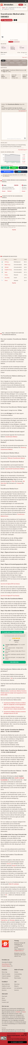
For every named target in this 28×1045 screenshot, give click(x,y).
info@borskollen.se (18, 950)
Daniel (24, 1012)
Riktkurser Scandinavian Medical (16, 458)
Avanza (3, 191)
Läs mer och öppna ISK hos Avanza (10, 584)
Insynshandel (4, 62)
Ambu (13, 481)
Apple (6, 272)
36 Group (7, 262)
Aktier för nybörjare (14, 884)
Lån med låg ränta (18, 988)
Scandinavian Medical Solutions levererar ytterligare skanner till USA (15, 712)
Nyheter (8, 60)
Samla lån (16, 990)
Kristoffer (18, 1012)
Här (11, 678)
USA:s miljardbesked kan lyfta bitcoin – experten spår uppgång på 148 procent (14, 8)
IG (6, 895)
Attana (6, 280)
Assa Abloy (7, 277)
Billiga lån (16, 986)
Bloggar (24, 62)
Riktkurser (24, 60)
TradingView (4, 920)
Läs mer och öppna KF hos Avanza (10, 595)
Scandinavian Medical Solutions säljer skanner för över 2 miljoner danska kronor (15, 708)
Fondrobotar (16, 976)
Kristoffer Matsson (6, 966)
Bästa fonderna (17, 978)
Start (3, 60)
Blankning (12, 62)
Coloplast (19, 483)
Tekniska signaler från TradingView (14, 138)
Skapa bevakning (8, 20)
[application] (10, 159)
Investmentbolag (18, 974)
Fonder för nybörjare (6, 976)
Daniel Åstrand (5, 964)
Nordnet (9, 191)
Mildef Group (7, 264)
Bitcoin (3, 998)
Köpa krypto (4, 996)
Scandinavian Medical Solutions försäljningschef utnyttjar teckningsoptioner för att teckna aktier (13, 693)
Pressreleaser (16, 60)
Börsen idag (4, 972)
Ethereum (4, 1000)
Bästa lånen (16, 984)
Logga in (21, 4)
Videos (7, 65)
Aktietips (16, 972)
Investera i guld (5, 1002)
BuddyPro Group (8, 269)
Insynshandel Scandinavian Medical (14, 469)
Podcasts (20, 65)
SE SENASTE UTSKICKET (17, 1042)
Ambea (6, 275)
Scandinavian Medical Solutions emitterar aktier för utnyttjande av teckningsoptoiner (15, 703)
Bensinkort (4, 990)
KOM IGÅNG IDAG (14, 662)
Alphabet (7, 267)
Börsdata (12, 920)
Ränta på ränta (5, 978)
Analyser (18, 62)
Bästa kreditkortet (6, 984)
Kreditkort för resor (6, 986)
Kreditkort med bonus (6, 988)
